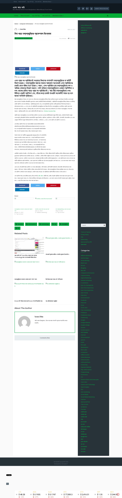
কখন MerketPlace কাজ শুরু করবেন (63, 209)
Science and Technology (88, 384)
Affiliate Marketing (86, 255)
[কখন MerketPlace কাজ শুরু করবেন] (65, 203)
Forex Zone (84, 307)
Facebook (83, 300)
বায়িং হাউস (40, 176)
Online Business (85, 357)
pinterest (53, 69)
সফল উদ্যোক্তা (84, 446)
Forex (82, 305)
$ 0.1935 (36, 494)
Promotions (84, 374)
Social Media (84, 394)
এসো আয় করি (19, 7)
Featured (83, 302)
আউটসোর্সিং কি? (84, 30)
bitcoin (83, 265)
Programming (85, 372)
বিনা (18, 228)
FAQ (82, 237)
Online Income (85, 359)
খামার (82, 419)
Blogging (83, 268)
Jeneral (83, 340)
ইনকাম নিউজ (23, 29)
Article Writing (85, 260)
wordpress (84, 407)
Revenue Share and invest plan (90, 379)
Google (83, 320)
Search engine (85, 387)
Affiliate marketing (86, 28)
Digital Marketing (86, 278)
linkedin (22, 73)
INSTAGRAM (84, 332)
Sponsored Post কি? (86, 242)
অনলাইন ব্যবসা (84, 412)
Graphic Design (85, 325)
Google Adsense (85, 322)
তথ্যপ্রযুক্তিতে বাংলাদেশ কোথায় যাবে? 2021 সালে (26, 279)
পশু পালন (82, 431)
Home (15, 1)
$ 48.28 (22, 494)
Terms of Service (86, 232)
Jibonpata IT (64, 464)
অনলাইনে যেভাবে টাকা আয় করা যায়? (42, 209)
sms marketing (85, 392)
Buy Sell (83, 270)
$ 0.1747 (52, 494)
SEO (82, 389)
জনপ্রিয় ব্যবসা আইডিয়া (85, 426)
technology (45, 224)
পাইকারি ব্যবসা (84, 434)
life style (83, 345)
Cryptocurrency (85, 275)
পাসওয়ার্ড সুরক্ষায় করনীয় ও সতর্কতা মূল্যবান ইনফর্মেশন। (57, 254)
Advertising (84, 239)
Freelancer (84, 312)
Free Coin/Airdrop (86, 310)
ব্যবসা (82, 439)
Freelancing (84, 317)
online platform (85, 362)
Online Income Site (49, 111)
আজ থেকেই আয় (38, 1)
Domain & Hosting (86, 280)
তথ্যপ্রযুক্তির (65, 224)
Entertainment (85, 297)
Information (32, 224)
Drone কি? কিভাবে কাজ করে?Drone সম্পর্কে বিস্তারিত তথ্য (28, 301)
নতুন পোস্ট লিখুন (30, 1)
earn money (84, 293)
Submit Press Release (101, 8)
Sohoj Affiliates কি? (86, 25)
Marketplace (84, 347)
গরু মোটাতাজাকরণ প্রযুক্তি (51, 301)
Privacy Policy (85, 234)
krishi (82, 342)
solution (83, 399)
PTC (82, 377)
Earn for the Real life (87, 285)
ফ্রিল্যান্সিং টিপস (84, 436)
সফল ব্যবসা (83, 451)
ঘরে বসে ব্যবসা (84, 422)
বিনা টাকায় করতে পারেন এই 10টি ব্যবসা (54, 279)
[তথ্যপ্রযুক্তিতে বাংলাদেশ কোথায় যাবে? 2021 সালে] (24, 203)
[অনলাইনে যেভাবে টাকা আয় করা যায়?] (44, 203)
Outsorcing (84, 364)
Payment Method (86, 367)
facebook (22, 69)
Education (84, 295)
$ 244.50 (114, 494)
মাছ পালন (82, 444)
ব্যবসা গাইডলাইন (84, 441)
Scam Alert (84, 382)
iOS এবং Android (85, 337)
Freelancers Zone (86, 315)
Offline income (85, 355)
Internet (83, 335)
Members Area (47, 1)
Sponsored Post (85, 402)
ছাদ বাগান (83, 424)
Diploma (20, 224)
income (83, 327)
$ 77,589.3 (68, 494)
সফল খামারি (83, 449)
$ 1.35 (99, 494)
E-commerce (84, 283)
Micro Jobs (84, 350)
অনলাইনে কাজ (83, 414)
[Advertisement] (45, 54)
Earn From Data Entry (87, 288)
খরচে (55, 224)
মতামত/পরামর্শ (83, 244)
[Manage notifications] (118, 494)
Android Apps (85, 258)
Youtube (83, 409)
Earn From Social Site (87, 290)
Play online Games (86, 369)
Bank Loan (84, 263)
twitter (38, 69)
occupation (84, 352)
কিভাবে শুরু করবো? (22, 1)
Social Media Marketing (88, 397)
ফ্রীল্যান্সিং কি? (84, 33)
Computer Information (24, 38)
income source (85, 330)
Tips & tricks (84, 404)
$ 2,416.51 (84, 494)
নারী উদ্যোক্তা (84, 429)
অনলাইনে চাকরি (84, 417)
